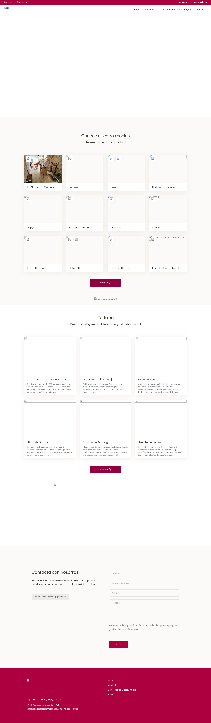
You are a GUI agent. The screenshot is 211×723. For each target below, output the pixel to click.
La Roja (73, 187)
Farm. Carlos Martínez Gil (166, 268)
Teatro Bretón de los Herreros (47, 379)
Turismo (111, 694)
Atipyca (31, 227)
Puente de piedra (149, 442)
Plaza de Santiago (39, 442)
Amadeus (116, 227)
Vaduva (156, 227)
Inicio (110, 681)
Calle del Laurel (148, 379)
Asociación (113, 685)
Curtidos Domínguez (164, 187)
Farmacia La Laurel (80, 227)
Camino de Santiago (96, 442)
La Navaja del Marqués (41, 187)
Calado (115, 187)
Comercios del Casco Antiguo (122, 690)
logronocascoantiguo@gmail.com (192, 2)
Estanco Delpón (120, 268)
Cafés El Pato (77, 268)
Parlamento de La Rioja (98, 379)
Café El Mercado (37, 268)
